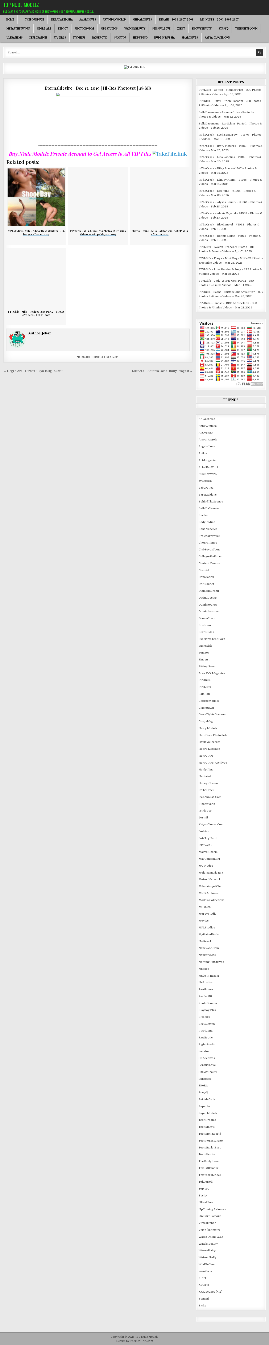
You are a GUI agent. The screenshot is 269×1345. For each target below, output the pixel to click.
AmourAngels (208, 439)
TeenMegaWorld (210, 1133)
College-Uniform (210, 556)
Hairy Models (208, 728)
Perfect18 (205, 996)
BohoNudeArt (208, 529)
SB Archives (189, 37)
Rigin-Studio (207, 1044)
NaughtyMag (207, 955)
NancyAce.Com (209, 948)
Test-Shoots (207, 1154)
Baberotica (206, 487)
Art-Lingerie (207, 460)
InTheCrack (206, 790)
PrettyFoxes (207, 1023)
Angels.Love (207, 446)
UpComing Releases (212, 1209)
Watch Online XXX (211, 1236)
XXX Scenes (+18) (210, 1291)
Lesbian (204, 831)
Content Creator (210, 563)
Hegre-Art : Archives (213, 762)
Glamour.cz (206, 707)
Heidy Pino (140, 37)
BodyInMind (207, 522)
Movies (204, 920)
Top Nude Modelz (21, 4)
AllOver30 (206, 432)
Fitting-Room (207, 666)
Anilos (203, 453)
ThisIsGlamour (209, 1168)
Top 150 (204, 1188)
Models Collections (211, 900)
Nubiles (204, 968)
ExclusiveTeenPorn (212, 639)
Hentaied (205, 776)
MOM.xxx (205, 907)
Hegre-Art (44, 28)
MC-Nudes (206, 865)
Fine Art (204, 659)
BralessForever (209, 535)
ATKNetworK (208, 473)
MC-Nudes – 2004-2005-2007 (219, 19)
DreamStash (207, 618)
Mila (109, 357)
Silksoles (205, 1078)
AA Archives (87, 19)
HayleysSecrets (209, 741)
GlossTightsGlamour (212, 714)
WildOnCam (207, 1264)
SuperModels (208, 1113)
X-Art (202, 1278)
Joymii (203, 817)
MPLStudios (109, 28)
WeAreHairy (207, 1250)
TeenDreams (207, 1119)
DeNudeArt (206, 583)
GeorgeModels (209, 700)
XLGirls (204, 1284)
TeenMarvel (207, 1126)
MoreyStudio (207, 913)
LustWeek (205, 845)
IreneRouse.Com (210, 797)
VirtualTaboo (207, 1223)
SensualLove (161, 28)
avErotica (205, 480)
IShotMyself (207, 803)
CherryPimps (208, 542)
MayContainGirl (209, 858)
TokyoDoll (205, 1181)
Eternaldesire (97, 357)
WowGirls (205, 1271)
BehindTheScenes (211, 501)
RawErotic (99, 37)
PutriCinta (205, 1030)
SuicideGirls (207, 1099)
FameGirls (205, 645)
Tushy (203, 1195)
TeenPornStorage (211, 1140)
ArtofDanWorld (114, 19)
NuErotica (205, 982)
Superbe (204, 1106)
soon (115, 357)
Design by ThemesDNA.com (134, 1341)
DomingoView (208, 604)
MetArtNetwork (18, 28)
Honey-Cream (208, 783)
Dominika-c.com (209, 611)
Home (10, 19)
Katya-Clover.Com (217, 37)
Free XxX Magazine (212, 673)
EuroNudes (206, 632)
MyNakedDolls (209, 934)
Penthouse (206, 989)
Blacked (204, 515)
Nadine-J (205, 941)
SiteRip (203, 1085)
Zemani (204, 1298)
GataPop (204, 693)
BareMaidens (208, 494)
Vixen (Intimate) (209, 1229)
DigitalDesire (208, 597)
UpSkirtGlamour (210, 1216)
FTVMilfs (79, 37)
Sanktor (120, 37)
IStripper (205, 810)
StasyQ (223, 28)
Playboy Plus (207, 1010)
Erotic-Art (205, 625)
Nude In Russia (164, 37)
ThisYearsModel (210, 1175)
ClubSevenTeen (209, 549)
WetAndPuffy (207, 1257)
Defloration (38, 37)
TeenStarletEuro (210, 1147)
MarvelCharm (208, 851)
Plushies (204, 1016)
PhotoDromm (84, 28)
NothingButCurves (211, 961)
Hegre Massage (209, 748)
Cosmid (204, 570)
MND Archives (142, 19)
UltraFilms (15, 37)
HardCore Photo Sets (213, 735)
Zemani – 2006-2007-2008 (176, 19)
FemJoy (63, 28)
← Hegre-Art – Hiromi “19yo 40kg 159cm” (33, 371)
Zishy (181, 28)
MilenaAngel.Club (210, 886)
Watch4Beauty (134, 28)
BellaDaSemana (62, 19)
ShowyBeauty (202, 28)
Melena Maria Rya (211, 872)
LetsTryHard (207, 838)
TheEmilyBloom (246, 28)
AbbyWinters (208, 425)
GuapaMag (206, 721)
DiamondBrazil (209, 590)
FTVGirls (60, 37)
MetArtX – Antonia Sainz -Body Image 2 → (162, 371)
